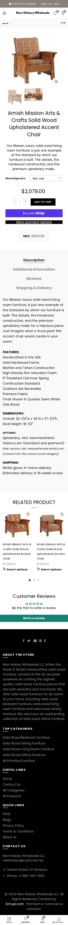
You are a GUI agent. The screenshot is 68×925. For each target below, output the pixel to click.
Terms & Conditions (18, 831)
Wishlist (57, 12)
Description (34, 260)
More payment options (34, 222)
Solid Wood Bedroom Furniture (26, 737)
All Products (12, 796)
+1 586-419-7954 (31, 876)
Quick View (28, 514)
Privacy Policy (13, 825)
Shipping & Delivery (34, 287)
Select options (17, 569)
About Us (10, 837)
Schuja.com (14, 904)
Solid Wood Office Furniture (24, 755)
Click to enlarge (56, 81)
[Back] (5, 23)
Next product (62, 23)
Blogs (7, 820)
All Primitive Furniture (19, 761)
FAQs (6, 814)
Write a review (34, 618)
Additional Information (34, 269)
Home (7, 779)
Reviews (34, 278)
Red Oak (38, 178)
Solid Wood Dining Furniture (24, 743)
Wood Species (15, 178)
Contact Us (11, 784)
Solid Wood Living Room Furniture (28, 749)
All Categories (13, 790)
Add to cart (43, 202)
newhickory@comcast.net (23, 860)
